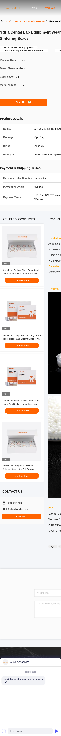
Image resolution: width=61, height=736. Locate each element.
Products (49, 8)
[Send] (56, 731)
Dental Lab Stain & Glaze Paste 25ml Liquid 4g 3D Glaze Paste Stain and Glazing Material (20, 273)
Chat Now (21, 102)
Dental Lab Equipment (35, 21)
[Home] (12, 8)
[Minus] (56, 662)
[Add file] (4, 731)
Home (33, 8)
